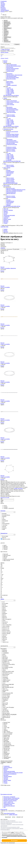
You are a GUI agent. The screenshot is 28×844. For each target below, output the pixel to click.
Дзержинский (7, 22)
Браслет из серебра (11, 197)
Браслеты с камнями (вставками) (14, 190)
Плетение (3, 510)
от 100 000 (8, 94)
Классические (9, 67)
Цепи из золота (10, 178)
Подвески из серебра (11, 148)
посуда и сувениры (8, 210)
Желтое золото (9, 82)
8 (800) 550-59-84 (18, 488)
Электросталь (7, 41)
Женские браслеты (10, 193)
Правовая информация (6, 823)
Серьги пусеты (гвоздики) (12, 102)
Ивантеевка (6, 25)
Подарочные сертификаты (9, 773)
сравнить (3, 247)
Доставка (3, 3)
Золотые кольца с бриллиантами (14, 74)
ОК (1, 501)
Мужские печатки (10, 69)
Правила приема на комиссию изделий (13, 772)
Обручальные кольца (11, 64)
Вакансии (5, 220)
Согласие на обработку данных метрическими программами (12, 825)
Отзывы (3, 6)
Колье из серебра (10, 181)
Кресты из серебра (10, 150)
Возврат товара (7, 219)
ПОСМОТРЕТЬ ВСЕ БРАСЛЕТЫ (11, 206)
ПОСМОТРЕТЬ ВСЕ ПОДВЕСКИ (12, 161)
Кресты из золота (10, 149)
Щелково (6, 40)
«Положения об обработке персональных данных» (12, 834)
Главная (5, 229)
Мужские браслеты (11, 192)
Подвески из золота (11, 147)
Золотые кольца (10, 71)
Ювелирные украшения (9, 796)
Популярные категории (6, 794)
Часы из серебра (10, 166)
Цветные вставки (10, 111)
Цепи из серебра (10, 179)
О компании (4, 1)
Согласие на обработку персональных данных (12, 828)
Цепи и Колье (6, 167)
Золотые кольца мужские (12, 68)
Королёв (6, 26)
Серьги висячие (10, 104)
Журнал (5, 781)
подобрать (3, 762)
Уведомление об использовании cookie (10, 827)
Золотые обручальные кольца (13, 65)
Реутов (5, 35)
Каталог (5, 60)
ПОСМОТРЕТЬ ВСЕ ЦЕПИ (10, 183)
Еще (4, 807)
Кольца (5, 62)
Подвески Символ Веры (12, 135)
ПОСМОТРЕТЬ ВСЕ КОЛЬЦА (11, 95)
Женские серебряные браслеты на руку (15, 189)
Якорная (8, 175)
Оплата (2, 2)
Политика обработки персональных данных (11, 822)
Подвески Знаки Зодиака (12, 134)
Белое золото (9, 81)
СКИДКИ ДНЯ (4, 226)
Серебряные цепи (7, 804)
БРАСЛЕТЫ (6, 185)
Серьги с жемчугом (8, 801)
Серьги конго (9, 103)
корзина (2, 11)
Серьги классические (11, 100)
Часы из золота (10, 165)
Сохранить (17, 44)
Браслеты (5, 231)
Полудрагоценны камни (12, 109)
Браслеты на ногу (10, 188)
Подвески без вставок (11, 144)
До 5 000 (8, 87)
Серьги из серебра (10, 116)
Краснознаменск (7, 28)
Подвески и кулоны (8, 129)
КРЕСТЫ (5, 208)
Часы (4, 163)
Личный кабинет (5, 10)
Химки (5, 38)
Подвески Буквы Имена (12, 136)
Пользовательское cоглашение (8, 820)
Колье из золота (10, 180)
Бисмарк (8, 170)
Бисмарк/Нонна (10, 171)
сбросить (9, 762)
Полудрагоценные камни (12, 77)
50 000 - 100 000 (10, 93)
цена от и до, (5, 497)
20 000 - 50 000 (10, 91)
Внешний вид (4, 533)
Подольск (6, 32)
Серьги (5, 98)
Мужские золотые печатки (10, 800)
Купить (2, 270)
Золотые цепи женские (9, 805)
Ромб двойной (9, 172)
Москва (5, 20)
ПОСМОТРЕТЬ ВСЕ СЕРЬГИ (10, 126)
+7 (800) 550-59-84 (5, 49)
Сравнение (3, 9)
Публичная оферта (5, 829)
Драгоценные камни (11, 76)
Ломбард (3, 5)
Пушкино (6, 34)
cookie (12, 832)
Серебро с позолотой (11, 85)
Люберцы (6, 31)
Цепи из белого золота (9, 803)
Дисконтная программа (9, 215)
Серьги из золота (10, 114)
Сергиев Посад (7, 37)
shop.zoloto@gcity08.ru (9, 813)
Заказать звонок (4, 52)
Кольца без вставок (11, 78)
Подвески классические (12, 131)
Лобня (5, 29)
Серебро (8, 84)
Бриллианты (9, 73)
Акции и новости (7, 767)
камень (2, 599)
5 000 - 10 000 (9, 89)
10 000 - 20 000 (10, 90)
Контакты (3, 7)
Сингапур (8, 174)
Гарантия (5, 217)
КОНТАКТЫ (4, 809)
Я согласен (14, 840)
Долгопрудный (7, 23)
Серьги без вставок (11, 112)
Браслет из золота (10, 196)
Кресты (8, 132)
